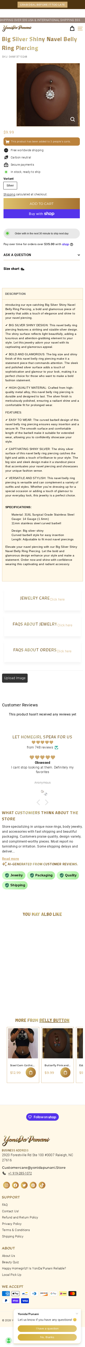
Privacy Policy (12, 1224)
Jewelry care (35, 598)
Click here (57, 599)
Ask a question (17, 255)
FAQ (5, 1205)
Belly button (55, 1020)
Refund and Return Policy (20, 1217)
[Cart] (72, 28)
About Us (8, 1256)
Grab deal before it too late (42, 4)
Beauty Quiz (10, 1262)
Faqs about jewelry (35, 624)
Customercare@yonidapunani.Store (34, 1168)
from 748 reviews (40, 747)
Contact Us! (10, 1211)
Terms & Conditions (16, 1230)
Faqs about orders (35, 649)
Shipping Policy (12, 1236)
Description (15, 293)
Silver (10, 185)
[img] (42, 742)
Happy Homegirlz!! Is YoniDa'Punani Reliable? (34, 1268)
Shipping (9, 194)
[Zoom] (73, 119)
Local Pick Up (11, 1275)
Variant (9, 178)
